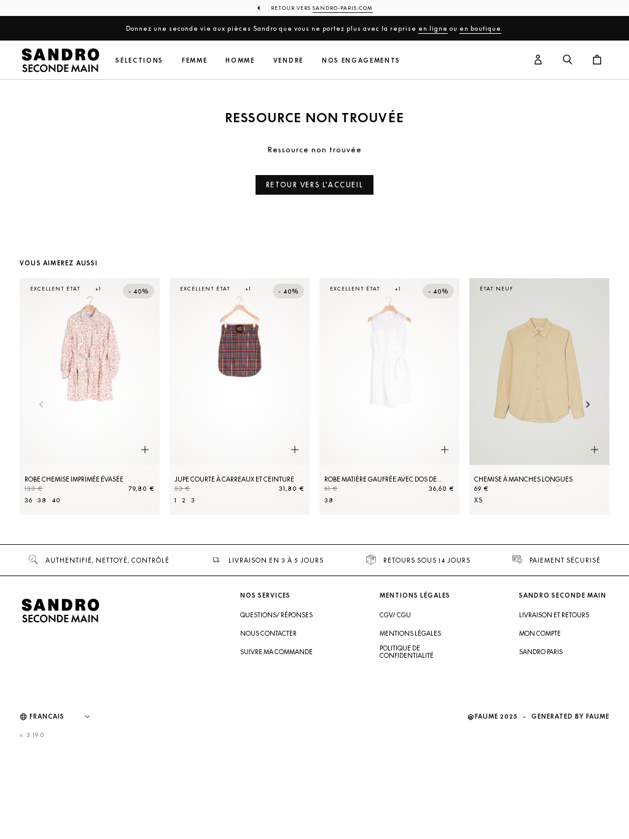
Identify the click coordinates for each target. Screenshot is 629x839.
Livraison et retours (554, 615)
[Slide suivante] (588, 405)
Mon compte (540, 633)
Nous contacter (268, 633)
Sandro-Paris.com (343, 8)
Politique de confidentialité (407, 651)
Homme (239, 60)
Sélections (139, 60)
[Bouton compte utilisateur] (538, 60)
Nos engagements (361, 60)
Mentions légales (410, 633)
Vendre (288, 60)
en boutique (480, 28)
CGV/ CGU (395, 615)
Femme (194, 60)
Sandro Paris (541, 651)
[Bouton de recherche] (567, 60)
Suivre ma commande (276, 651)
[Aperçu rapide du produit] (145, 450)
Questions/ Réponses (276, 615)
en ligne (433, 28)
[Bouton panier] (597, 60)
